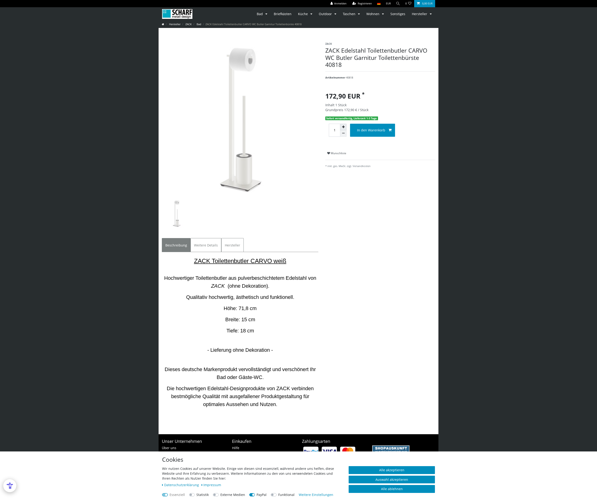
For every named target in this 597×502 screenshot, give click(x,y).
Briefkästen (283, 14)
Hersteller (420, 14)
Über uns (169, 448)
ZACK (188, 24)
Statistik (202, 494)
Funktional (286, 494)
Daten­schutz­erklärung (182, 485)
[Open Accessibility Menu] (9, 485)
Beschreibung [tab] (176, 245)
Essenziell (177, 494)
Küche (303, 14)
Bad (260, 14)
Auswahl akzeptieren (391, 479)
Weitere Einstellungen (316, 494)
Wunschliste (338, 153)
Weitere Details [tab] (206, 245)
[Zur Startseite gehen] (163, 24)
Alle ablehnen (392, 489)
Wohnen (373, 14)
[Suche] (398, 3)
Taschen (349, 14)
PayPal (262, 494)
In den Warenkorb (371, 130)
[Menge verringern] (343, 133)
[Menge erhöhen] (343, 127)
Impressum (212, 485)
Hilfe (235, 448)
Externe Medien (232, 494)
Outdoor (326, 14)
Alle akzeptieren (391, 470)
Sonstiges (397, 14)
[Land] (379, 3)
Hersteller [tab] (232, 245)
